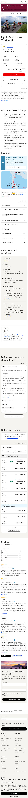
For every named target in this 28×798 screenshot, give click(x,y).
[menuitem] (4, 2)
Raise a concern (4, 771)
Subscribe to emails (14, 728)
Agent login (3, 750)
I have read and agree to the (13, 694)
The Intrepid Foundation (20, 761)
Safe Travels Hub (4, 740)
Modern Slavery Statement (20, 771)
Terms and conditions (12, 438)
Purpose (17, 756)
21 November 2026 (21, 71)
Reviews (3, 766)
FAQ (2, 763)
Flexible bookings (5, 745)
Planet (16, 766)
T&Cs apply (4, 725)
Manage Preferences (14, 796)
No (20, 711)
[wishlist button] (22, 83)
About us (16, 735)
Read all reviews (6, 655)
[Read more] (2, 13)
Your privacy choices (20, 748)
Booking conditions (5, 748)
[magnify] (22, 2)
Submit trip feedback (6, 738)
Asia (5, 13)
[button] (14, 24)
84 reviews (10, 47)
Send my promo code (14, 699)
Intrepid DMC (18, 740)
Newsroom (3, 768)
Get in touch (4, 758)
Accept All (14, 793)
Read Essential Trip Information (14, 416)
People (16, 763)
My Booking (3, 735)
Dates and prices (14, 75)
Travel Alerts (3, 743)
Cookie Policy (8, 790)
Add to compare (11, 83)
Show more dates (13, 530)
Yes (15, 711)
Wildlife (16, 768)
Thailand (10, 13)
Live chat (3, 761)
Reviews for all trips (17, 655)
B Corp (16, 758)
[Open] (11, 544)
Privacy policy (18, 745)
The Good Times (18, 738)
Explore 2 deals (14, 79)
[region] (14, 789)
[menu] (25, 1)
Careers (16, 743)
